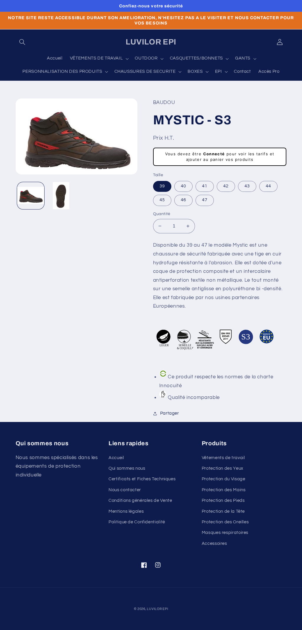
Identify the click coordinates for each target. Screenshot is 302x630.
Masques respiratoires (225, 532)
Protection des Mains (224, 490)
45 (162, 200)
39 (162, 186)
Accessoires (214, 543)
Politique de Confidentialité (137, 522)
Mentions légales (126, 511)
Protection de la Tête (223, 511)
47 (204, 200)
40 (183, 186)
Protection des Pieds (223, 500)
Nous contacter (125, 490)
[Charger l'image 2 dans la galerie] (61, 195)
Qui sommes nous (127, 468)
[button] (22, 42)
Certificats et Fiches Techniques (142, 479)
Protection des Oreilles (225, 522)
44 (268, 186)
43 (247, 186)
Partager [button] (169, 413)
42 (226, 186)
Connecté (214, 153)
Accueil (116, 458)
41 (204, 186)
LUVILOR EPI (157, 609)
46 (183, 200)
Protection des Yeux (222, 468)
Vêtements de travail (223, 458)
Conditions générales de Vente (140, 500)
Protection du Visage (223, 479)
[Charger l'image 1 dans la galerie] (30, 195)
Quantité (161, 214)
